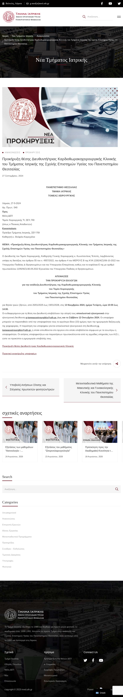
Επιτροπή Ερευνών (11, 524)
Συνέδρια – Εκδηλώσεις (13, 549)
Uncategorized (9, 512)
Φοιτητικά (6, 567)
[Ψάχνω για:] (98, 16)
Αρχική (5, 36)
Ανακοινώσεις (43, 36)
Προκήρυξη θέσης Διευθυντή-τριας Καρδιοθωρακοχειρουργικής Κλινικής (38, 346)
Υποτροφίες (7, 561)
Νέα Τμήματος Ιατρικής (22, 36)
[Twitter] (85, 660)
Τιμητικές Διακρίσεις (11, 555)
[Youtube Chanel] (101, 660)
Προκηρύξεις (8, 542)
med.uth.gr (27, 689)
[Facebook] (93, 660)
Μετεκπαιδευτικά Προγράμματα (17, 536)
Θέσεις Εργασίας (10, 530)
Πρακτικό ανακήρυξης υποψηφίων (19, 353)
